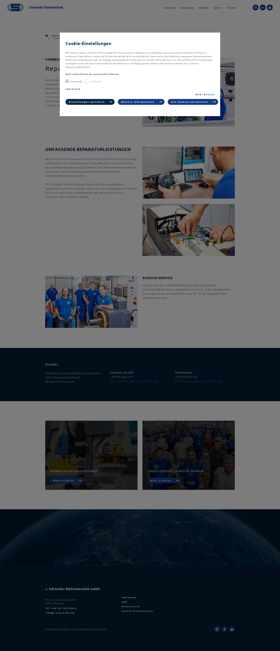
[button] (90, 102)
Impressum (73, 88)
